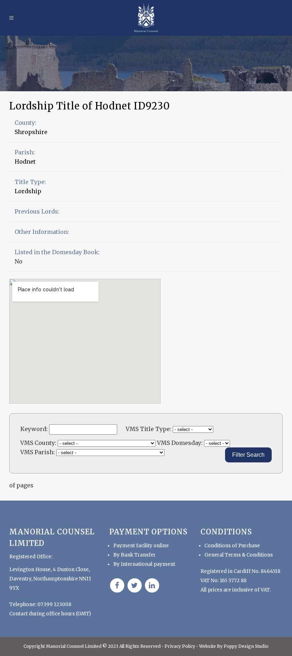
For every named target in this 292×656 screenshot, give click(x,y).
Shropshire (31, 131)
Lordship (28, 191)
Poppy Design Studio (246, 646)
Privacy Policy (180, 646)
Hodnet (25, 161)
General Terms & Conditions (238, 555)
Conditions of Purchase (232, 546)
